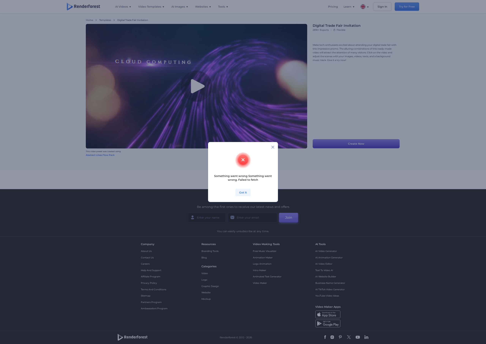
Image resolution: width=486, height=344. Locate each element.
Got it (243, 192)
